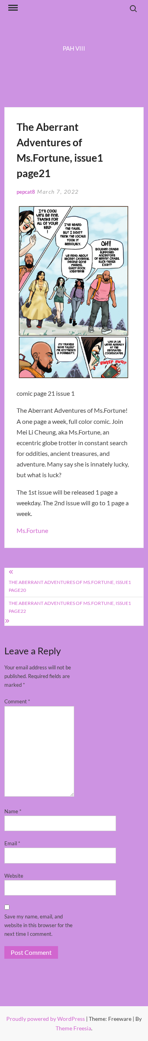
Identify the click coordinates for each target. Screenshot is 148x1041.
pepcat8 (26, 192)
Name (12, 811)
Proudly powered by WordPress (46, 1018)
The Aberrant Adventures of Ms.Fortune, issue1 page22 (70, 607)
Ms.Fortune (32, 530)
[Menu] (12, 8)
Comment (17, 701)
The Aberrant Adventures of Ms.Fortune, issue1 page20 (70, 586)
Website (13, 876)
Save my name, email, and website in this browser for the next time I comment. (38, 925)
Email (12, 843)
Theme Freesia (73, 1028)
